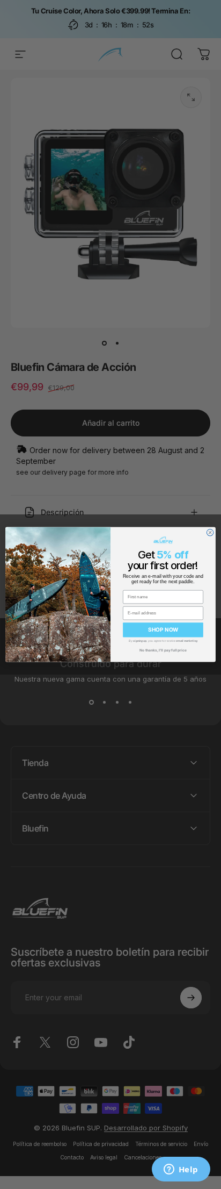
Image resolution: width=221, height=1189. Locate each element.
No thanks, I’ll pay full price (163, 650)
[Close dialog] (210, 532)
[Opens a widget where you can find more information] (180, 1170)
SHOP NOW (163, 630)
